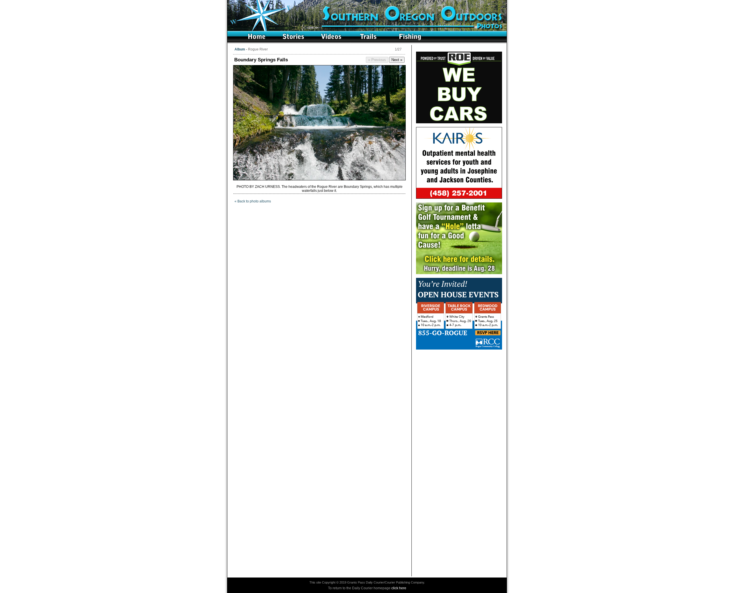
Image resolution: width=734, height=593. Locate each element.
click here (398, 588)
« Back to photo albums (253, 201)
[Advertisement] (459, 389)
